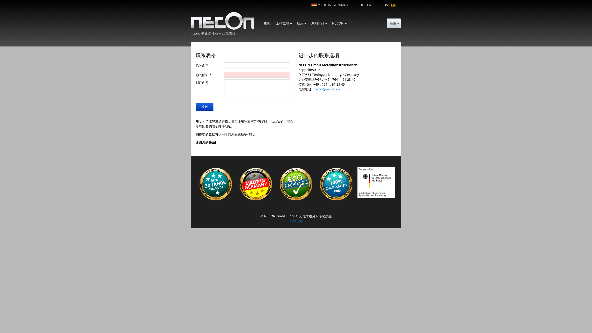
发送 (204, 106)
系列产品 (319, 23)
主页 (267, 23)
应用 (301, 23)
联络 (394, 23)
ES (376, 5)
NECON (339, 23)
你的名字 (202, 65)
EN (369, 5)
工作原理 (284, 23)
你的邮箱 (203, 75)
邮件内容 (202, 82)
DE (362, 5)
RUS (385, 5)
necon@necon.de (326, 89)
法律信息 (296, 221)
